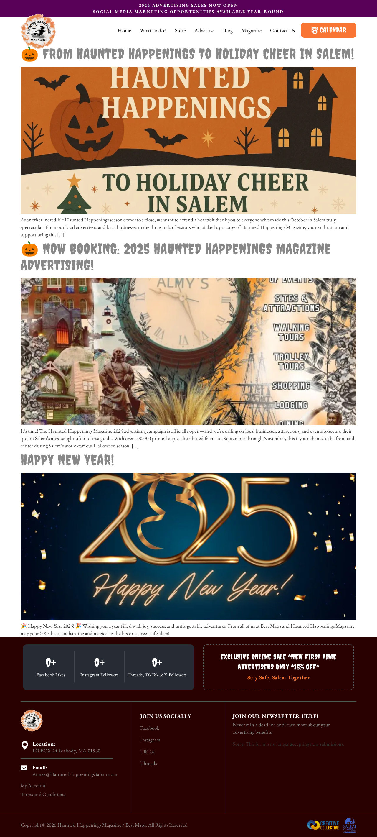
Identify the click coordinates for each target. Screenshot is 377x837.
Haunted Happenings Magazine (89, 825)
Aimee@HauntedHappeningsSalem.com (75, 774)
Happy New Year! (67, 459)
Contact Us (282, 30)
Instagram (150, 740)
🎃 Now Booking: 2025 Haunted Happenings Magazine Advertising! (176, 256)
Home (124, 30)
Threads (148, 763)
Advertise (204, 30)
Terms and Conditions (43, 794)
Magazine (252, 30)
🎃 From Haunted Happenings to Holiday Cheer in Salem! (187, 53)
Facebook (149, 728)
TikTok (147, 751)
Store (180, 30)
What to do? (153, 30)
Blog (228, 30)
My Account (33, 785)
